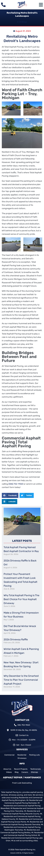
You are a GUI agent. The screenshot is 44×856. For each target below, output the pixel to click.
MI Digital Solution (28, 853)
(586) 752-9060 (15, 484)
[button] (10, 495)
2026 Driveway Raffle (16, 639)
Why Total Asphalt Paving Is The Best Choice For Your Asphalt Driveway (21, 599)
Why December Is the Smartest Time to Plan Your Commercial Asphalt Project (21, 679)
